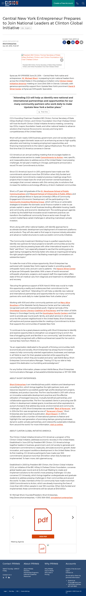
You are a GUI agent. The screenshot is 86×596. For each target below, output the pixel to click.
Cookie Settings (25, 591)
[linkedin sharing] (73, 42)
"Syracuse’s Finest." (55, 411)
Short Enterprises (18, 384)
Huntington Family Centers (55, 313)
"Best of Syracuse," (62, 409)
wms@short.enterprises (62, 498)
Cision (77, 591)
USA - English (25, 28)
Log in (68, 571)
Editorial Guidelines (30, 574)
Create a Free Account (73, 569)
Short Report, (52, 414)
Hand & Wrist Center (66, 269)
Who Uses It (49, 572)
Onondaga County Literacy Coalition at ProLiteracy (33, 311)
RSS (17, 591)
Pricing (47, 574)
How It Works (49, 571)
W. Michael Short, (30, 78)
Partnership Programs (31, 572)
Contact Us (6, 575)
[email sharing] (81, 42)
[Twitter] (4, 577)
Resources (27, 576)
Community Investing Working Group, (27, 202)
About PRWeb (28, 569)
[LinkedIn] (9, 577)
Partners (26, 571)
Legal (5, 591)
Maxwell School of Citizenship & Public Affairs (51, 194)
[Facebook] (6, 577)
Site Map (11, 591)
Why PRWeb (49, 569)
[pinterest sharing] (77, 42)
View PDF (43, 537)
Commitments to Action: (52, 157)
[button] (83, 3)
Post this (44, 112)
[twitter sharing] (69, 43)
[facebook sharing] (64, 42)
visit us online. (56, 425)
